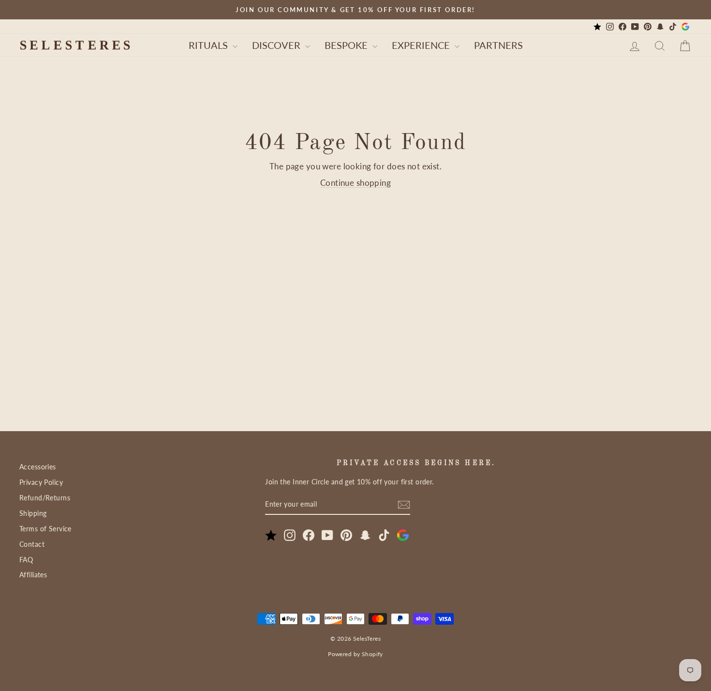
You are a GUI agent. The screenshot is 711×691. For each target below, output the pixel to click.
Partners (498, 45)
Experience (422, 45)
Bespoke (347, 45)
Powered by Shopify (355, 654)
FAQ (26, 560)
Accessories (37, 467)
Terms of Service (45, 529)
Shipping (32, 513)
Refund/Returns (44, 498)
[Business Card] (597, 26)
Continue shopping (355, 183)
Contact (31, 544)
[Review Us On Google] (685, 26)
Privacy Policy (41, 482)
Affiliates (33, 575)
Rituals (209, 45)
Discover (277, 45)
